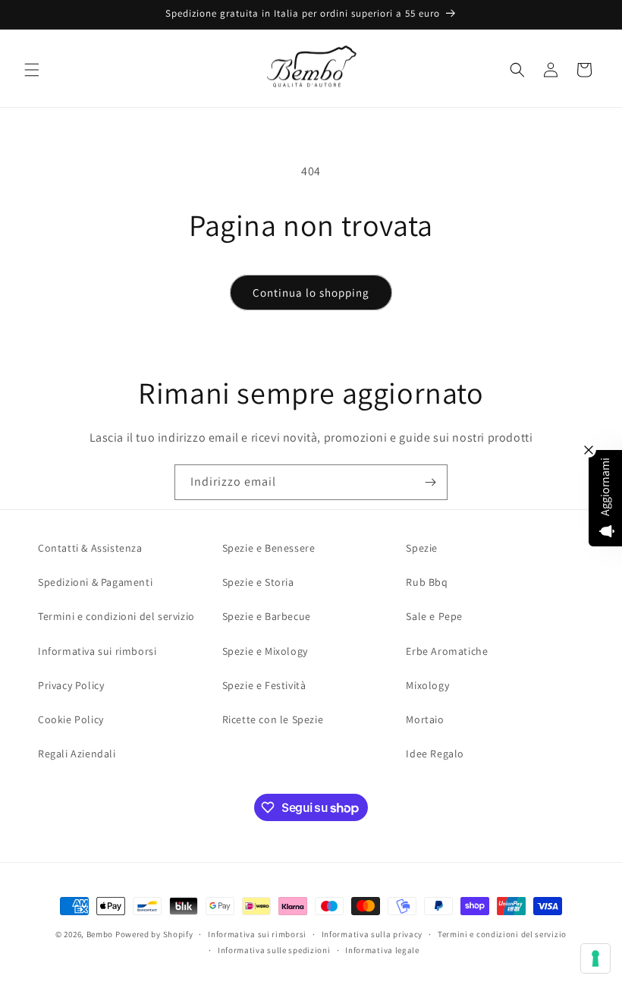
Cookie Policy (71, 719)
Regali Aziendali (77, 753)
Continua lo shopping (311, 292)
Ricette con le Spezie (273, 719)
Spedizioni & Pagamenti (95, 582)
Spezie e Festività (264, 685)
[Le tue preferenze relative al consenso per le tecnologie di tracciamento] (595, 958)
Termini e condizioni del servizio (116, 616)
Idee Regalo (435, 753)
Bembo (100, 934)
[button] (32, 70)
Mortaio (425, 719)
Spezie (422, 548)
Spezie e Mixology (265, 651)
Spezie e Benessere (269, 548)
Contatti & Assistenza (90, 548)
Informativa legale (382, 950)
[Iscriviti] (430, 482)
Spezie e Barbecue (266, 616)
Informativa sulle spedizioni (274, 950)
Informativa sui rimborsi (97, 651)
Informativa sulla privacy (372, 934)
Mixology (427, 685)
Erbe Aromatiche (447, 651)
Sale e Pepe (434, 616)
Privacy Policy (71, 685)
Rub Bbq (427, 582)
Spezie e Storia (258, 582)
